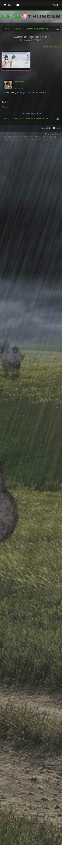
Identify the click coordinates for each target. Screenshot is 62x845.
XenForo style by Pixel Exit (42, 137)
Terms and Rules (53, 134)
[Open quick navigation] (57, 28)
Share (4, 107)
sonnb (38, 113)
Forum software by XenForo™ (15, 137)
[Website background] (16, 60)
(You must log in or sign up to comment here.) (24, 92)
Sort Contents (51, 46)
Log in (55, 5)
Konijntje (19, 81)
